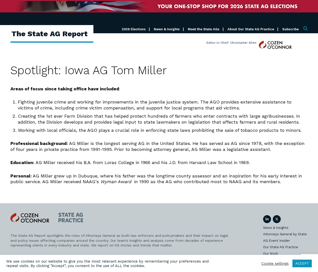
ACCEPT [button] (302, 263)
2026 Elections (134, 29)
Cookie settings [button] (275, 263)
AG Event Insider (276, 240)
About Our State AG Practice (251, 29)
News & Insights (167, 29)
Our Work (270, 253)
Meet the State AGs (203, 29)
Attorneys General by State (285, 234)
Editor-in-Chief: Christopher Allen (231, 42)
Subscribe (290, 29)
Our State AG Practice (280, 247)
